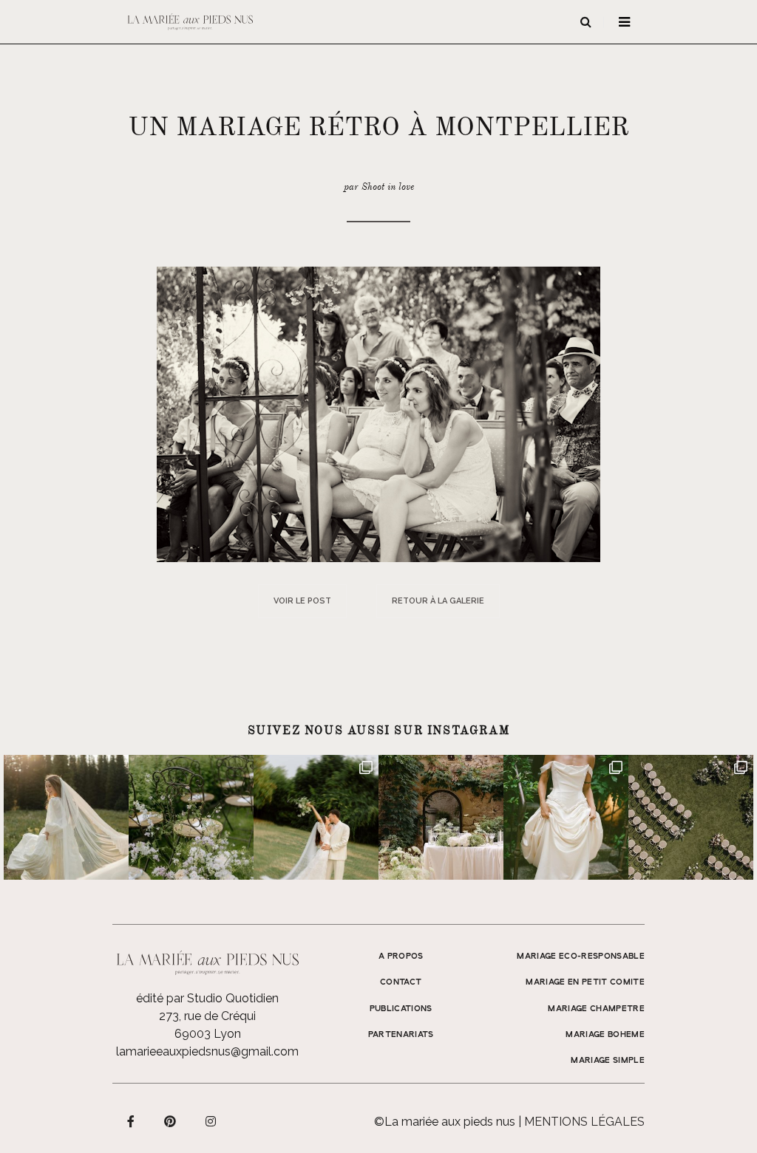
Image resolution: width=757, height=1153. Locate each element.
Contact (400, 982)
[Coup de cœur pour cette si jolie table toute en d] (440, 817)
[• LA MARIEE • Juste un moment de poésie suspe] (66, 817)
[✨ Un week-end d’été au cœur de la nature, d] (316, 817)
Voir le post (302, 601)
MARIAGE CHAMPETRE (596, 1009)
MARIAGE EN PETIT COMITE (585, 982)
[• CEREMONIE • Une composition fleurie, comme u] (191, 817)
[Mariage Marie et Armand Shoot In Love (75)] (378, 413)
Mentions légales (584, 1122)
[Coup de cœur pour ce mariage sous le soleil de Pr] (565, 817)
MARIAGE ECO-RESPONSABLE (581, 956)
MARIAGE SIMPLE (608, 1061)
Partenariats (401, 1035)
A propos (401, 956)
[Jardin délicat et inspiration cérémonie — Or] (690, 817)
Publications (401, 1009)
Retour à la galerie (438, 601)
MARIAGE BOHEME (605, 1035)
